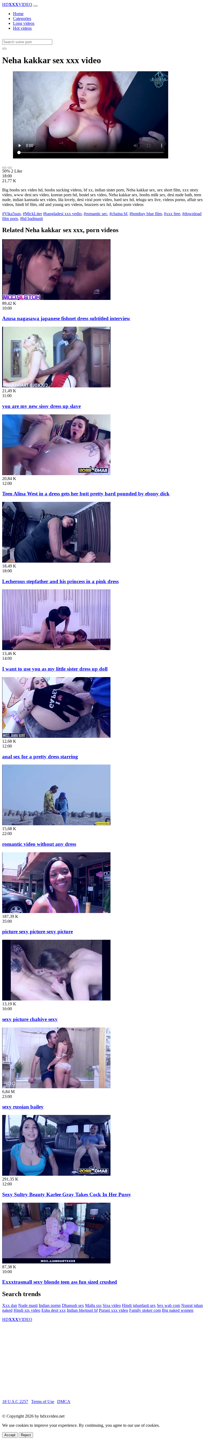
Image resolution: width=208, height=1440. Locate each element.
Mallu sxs (93, 1305)
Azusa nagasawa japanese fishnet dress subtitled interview (66, 318)
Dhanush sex (73, 1305)
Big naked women (177, 1310)
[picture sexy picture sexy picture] (56, 911)
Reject (26, 1435)
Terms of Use (42, 1401)
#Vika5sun (11, 213)
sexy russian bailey (23, 1107)
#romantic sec (95, 213)
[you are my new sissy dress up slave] (56, 386)
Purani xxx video (113, 1310)
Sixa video (112, 1305)
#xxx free (172, 213)
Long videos (23, 23)
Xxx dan (9, 1305)
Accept (9, 1435)
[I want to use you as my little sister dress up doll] (56, 648)
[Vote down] (10, 167)
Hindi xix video (27, 1310)
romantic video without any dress (39, 844)
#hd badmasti (31, 218)
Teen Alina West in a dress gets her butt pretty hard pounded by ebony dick (86, 493)
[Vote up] (4, 167)
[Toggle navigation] (35, 6)
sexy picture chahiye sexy (30, 1019)
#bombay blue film (145, 213)
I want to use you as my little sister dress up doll (55, 669)
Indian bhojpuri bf (82, 1310)
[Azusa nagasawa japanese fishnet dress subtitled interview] (56, 298)
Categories (22, 18)
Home (18, 13)
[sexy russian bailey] (56, 1086)
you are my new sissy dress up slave (41, 406)
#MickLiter (32, 213)
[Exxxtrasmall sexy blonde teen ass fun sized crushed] (56, 1262)
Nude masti (28, 1305)
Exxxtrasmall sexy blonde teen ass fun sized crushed (59, 1282)
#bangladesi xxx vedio (62, 213)
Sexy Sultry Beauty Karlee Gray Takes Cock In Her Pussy (66, 1194)
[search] (4, 48)
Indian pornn (50, 1305)
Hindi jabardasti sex (139, 1305)
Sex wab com (168, 1305)
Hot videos (22, 28)
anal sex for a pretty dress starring (40, 756)
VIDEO (17, 4)
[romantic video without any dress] (56, 824)
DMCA (63, 1401)
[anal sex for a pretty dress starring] (56, 736)
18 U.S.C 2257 (15, 1401)
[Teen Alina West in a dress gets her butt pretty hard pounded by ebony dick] (56, 473)
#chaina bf (118, 213)
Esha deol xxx (53, 1310)
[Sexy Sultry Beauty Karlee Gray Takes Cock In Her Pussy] (56, 1174)
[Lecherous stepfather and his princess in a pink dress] (56, 561)
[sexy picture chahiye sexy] (56, 999)
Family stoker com (145, 1310)
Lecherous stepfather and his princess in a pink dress (60, 581)
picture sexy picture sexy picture (37, 931)
